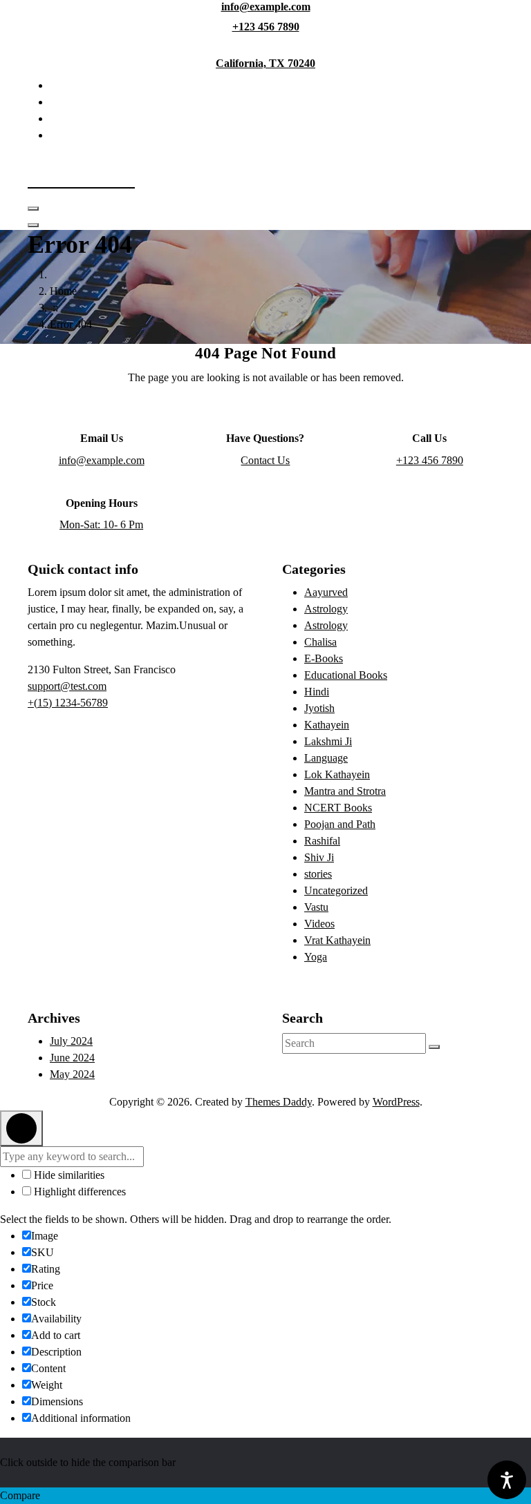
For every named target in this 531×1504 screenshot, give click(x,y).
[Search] (434, 1047)
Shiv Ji (319, 857)
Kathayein (326, 725)
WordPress (396, 1102)
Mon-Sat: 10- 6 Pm (101, 524)
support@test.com (67, 686)
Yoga (315, 957)
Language (326, 758)
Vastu (316, 907)
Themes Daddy (278, 1102)
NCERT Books (338, 807)
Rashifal (322, 841)
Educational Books (345, 675)
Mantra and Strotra (345, 791)
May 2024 (72, 1074)
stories (318, 874)
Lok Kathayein (337, 774)
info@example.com (265, 6)
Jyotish (319, 708)
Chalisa (320, 642)
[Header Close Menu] (33, 225)
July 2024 (71, 1041)
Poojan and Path (339, 824)
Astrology (326, 609)
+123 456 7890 (265, 26)
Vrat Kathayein (337, 940)
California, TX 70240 (265, 63)
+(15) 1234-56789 (68, 702)
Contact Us (265, 460)
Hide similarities (67, 1175)
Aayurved (326, 592)
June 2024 (72, 1057)
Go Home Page (265, 414)
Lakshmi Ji (328, 741)
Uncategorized (336, 890)
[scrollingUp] (21, 1128)
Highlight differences (78, 1191)
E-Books (323, 658)
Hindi (316, 691)
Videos (319, 923)
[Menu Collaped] (33, 208)
